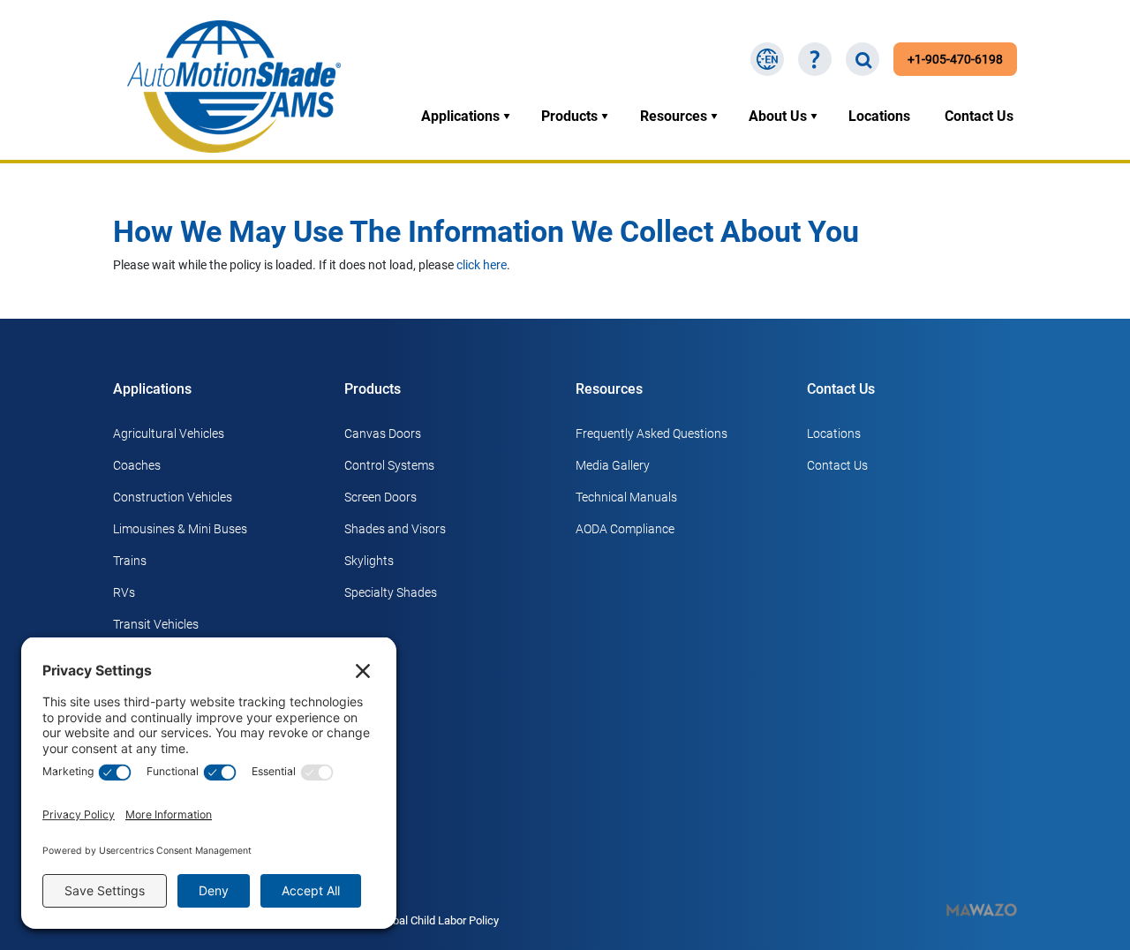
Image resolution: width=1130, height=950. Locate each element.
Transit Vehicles (156, 624)
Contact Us (979, 116)
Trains (130, 561)
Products (569, 116)
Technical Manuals (626, 497)
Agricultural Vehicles (168, 433)
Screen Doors (380, 497)
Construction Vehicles (172, 497)
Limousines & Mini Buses (180, 529)
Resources (673, 116)
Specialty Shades (390, 592)
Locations (879, 116)
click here (481, 265)
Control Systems (389, 465)
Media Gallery (613, 465)
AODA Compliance (625, 529)
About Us (778, 116)
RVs (124, 592)
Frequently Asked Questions (651, 433)
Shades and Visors (395, 529)
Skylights (369, 561)
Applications (460, 116)
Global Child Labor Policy (437, 920)
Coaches (137, 465)
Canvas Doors (382, 433)
